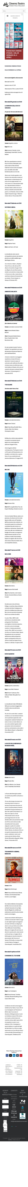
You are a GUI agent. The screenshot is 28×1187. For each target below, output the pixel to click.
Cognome (5, 1104)
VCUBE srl (10, 1139)
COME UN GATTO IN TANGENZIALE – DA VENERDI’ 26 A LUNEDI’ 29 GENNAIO (18, 1069)
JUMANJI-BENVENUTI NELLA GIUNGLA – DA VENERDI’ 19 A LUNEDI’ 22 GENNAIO (9, 1069)
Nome (5, 1098)
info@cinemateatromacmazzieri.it (19, 1121)
